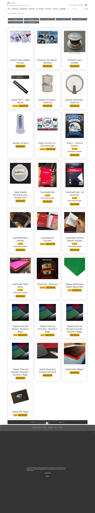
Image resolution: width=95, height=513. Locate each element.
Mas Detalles (48, 473)
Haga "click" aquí (20, 66)
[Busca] (86, 8)
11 (37, 423)
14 (44, 423)
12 (40, 423)
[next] (70, 8)
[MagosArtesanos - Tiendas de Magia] (17, 3)
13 (42, 423)
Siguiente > (62, 422)
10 (57, 421)
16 (49, 423)
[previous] (69, 8)
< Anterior (33, 422)
